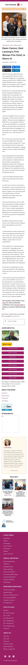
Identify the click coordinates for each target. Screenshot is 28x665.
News (11, 45)
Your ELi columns (8, 644)
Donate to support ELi (9, 649)
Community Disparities (9, 577)
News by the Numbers (9, 572)
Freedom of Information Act (10, 595)
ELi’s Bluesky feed (8, 618)
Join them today (18, 305)
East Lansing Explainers (9, 597)
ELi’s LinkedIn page (8, 620)
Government (5, 45)
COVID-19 (6, 564)
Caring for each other (9, 600)
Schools (5, 541)
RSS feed (5, 610)
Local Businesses (7, 602)
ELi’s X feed (6, 615)
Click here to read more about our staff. (12, 467)
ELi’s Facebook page (8, 613)
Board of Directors (8, 646)
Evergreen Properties (8, 579)
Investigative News (8, 566)
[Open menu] (23, 9)
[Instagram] (13, 656)
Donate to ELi (5, 395)
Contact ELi (5, 398)
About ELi (4, 393)
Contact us (6, 628)
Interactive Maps (7, 592)
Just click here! (16, 316)
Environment (6, 548)
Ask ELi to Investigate (9, 590)
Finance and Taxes (8, 554)
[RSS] (9, 656)
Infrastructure (6, 582)
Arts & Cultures (7, 546)
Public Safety (17, 45)
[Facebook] (5, 656)
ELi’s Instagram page (9, 626)
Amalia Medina (5, 62)
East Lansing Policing (9, 561)
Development (6, 543)
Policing (5, 551)
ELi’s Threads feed (8, 623)
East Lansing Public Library (10, 574)
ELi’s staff (6, 638)
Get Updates (5, 401)
